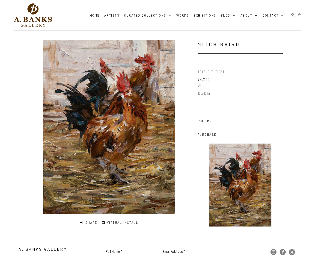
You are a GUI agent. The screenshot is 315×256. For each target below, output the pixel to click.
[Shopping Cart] (299, 15)
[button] (148, 15)
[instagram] (273, 252)
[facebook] (283, 252)
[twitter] (292, 252)
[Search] (293, 15)
